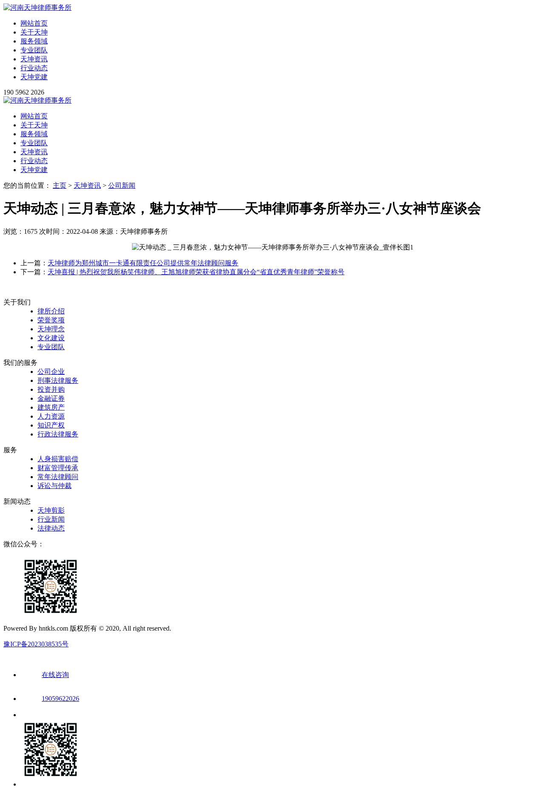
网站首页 (34, 23)
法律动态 (51, 528)
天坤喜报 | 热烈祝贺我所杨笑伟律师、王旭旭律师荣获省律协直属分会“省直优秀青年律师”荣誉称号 (196, 272)
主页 (59, 185)
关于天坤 (34, 32)
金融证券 (51, 398)
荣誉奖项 (51, 320)
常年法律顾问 (57, 476)
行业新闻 (51, 519)
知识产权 (51, 425)
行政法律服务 (57, 434)
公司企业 (51, 371)
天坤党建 (34, 76)
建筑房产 (51, 407)
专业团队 (34, 50)
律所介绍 (51, 311)
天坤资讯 (34, 59)
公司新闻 (121, 185)
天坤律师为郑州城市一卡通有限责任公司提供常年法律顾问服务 (143, 263)
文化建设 (51, 338)
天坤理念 (51, 329)
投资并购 (51, 389)
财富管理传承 (57, 467)
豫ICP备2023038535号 (36, 644)
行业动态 (34, 68)
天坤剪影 (51, 510)
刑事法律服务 (57, 380)
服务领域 (34, 41)
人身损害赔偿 (57, 458)
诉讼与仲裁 (54, 485)
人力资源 (51, 416)
